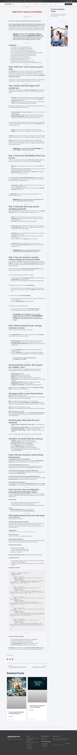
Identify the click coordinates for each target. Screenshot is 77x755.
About (24, 4)
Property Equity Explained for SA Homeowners (16, 712)
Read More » (11, 716)
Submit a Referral (36, 4)
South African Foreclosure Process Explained (37, 706)
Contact (55, 4)
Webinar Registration (44, 4)
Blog (51, 4)
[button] (7, 659)
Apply (29, 4)
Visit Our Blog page (46, 741)
